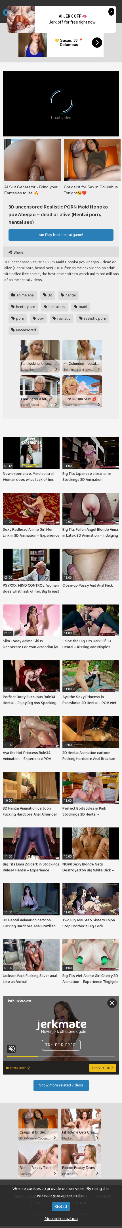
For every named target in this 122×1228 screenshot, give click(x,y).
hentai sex (57, 307)
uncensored (25, 330)
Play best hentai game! (63, 235)
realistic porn (94, 318)
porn (19, 318)
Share (18, 253)
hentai (70, 295)
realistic (63, 318)
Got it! (61, 1206)
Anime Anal (25, 295)
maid (82, 307)
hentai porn (25, 307)
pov (40, 318)
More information (61, 1218)
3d (49, 295)
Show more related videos (61, 1085)
